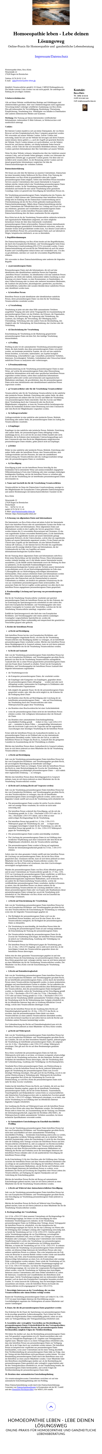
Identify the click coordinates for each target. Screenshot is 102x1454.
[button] (51, 1406)
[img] (51, 12)
